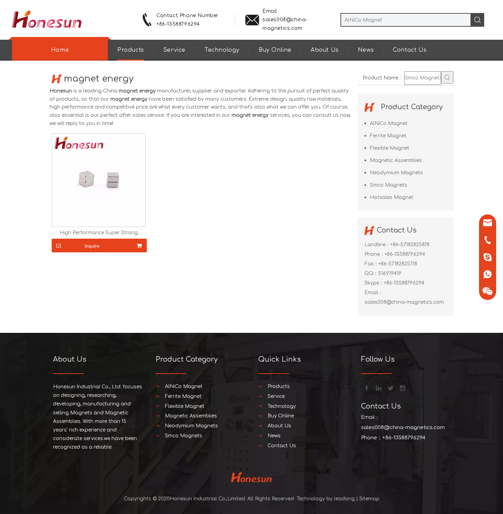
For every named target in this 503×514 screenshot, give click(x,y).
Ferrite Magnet (388, 135)
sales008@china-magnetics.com (404, 302)
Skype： (374, 283)
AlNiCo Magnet (389, 123)
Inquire (92, 246)
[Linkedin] (378, 387)
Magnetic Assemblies (396, 160)
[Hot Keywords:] (447, 77)
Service (174, 50)
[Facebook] (366, 387)
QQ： (371, 273)
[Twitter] (390, 387)
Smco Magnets (388, 185)
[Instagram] (402, 387)
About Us (325, 50)
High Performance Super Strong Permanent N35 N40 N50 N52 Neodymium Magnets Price (99, 232)
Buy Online (275, 50)
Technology (222, 50)
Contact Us (409, 50)
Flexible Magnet (389, 148)
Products (130, 50)
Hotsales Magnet (391, 197)
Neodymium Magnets (396, 172)
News (366, 50)
